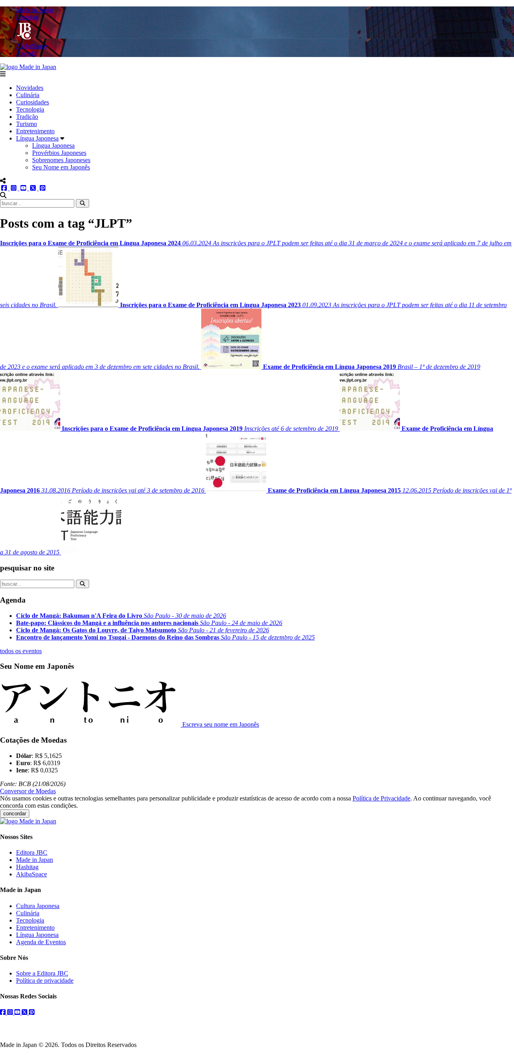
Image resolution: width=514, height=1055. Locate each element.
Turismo (26, 123)
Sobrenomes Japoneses (61, 160)
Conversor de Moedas (28, 791)
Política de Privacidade (381, 798)
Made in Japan (34, 859)
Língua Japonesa (37, 138)
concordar (14, 814)
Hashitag (27, 867)
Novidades (29, 87)
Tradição (27, 116)
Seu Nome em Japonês (61, 167)
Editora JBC (31, 852)
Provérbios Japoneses (59, 152)
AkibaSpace (31, 874)
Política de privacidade (44, 980)
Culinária (27, 95)
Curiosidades (32, 102)
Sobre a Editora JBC (42, 973)
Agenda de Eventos (41, 942)
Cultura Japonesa (37, 905)
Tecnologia (30, 109)
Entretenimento (35, 131)
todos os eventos (21, 651)
